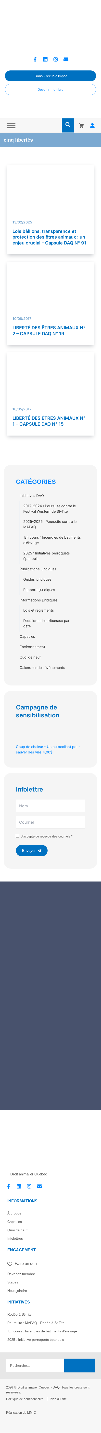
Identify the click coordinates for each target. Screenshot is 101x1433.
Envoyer (29, 851)
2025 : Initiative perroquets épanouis (35, 1340)
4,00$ (48, 749)
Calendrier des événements (42, 667)
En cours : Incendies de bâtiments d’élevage (52, 540)
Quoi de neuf (30, 657)
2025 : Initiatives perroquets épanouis (46, 556)
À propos (14, 1213)
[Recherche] (79, 1365)
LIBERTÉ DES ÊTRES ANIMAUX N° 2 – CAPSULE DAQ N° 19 (49, 330)
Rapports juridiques (39, 590)
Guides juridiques (37, 579)
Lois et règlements (38, 610)
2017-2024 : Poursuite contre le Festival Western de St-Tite (49, 509)
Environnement (32, 647)
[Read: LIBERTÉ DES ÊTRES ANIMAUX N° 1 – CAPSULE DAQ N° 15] (50, 385)
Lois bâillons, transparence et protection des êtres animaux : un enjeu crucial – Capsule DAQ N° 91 (49, 236)
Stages (12, 1282)
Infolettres (15, 1238)
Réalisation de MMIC (21, 1412)
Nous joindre (17, 1291)
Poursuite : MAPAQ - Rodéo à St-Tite (35, 1323)
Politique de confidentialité (24, 1399)
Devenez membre (21, 1274)
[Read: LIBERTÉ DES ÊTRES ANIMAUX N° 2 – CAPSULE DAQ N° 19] (50, 291)
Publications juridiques (38, 569)
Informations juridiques (39, 600)
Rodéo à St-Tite (19, 1314)
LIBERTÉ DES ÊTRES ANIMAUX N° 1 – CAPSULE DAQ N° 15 (49, 421)
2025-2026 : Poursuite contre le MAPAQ (49, 524)
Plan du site (58, 1399)
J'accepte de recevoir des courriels (45, 836)
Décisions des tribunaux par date (46, 623)
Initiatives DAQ (32, 495)
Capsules (27, 636)
